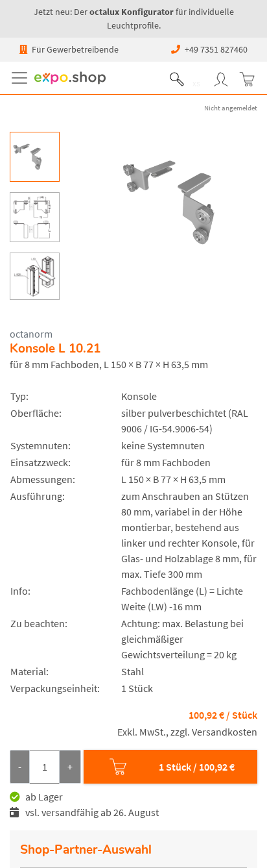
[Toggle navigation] (22, 78)
